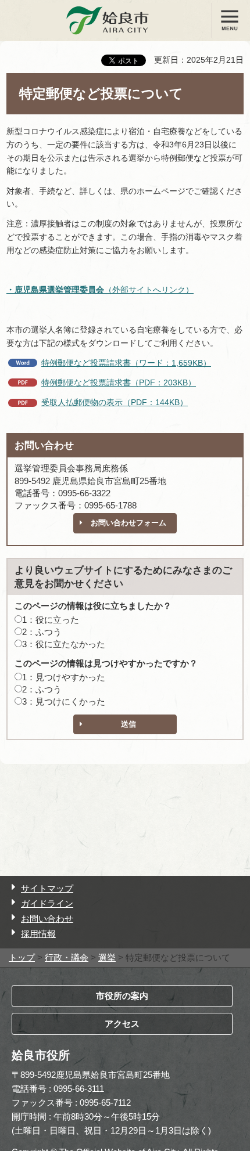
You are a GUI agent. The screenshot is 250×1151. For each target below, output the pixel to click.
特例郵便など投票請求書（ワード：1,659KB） (126, 362)
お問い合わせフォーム (128, 522)
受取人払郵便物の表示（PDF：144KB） (114, 402)
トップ (22, 957)
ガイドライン (47, 903)
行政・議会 (66, 957)
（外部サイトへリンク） (100, 289)
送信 (128, 724)
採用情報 (38, 934)
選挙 (107, 957)
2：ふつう (42, 632)
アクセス (122, 1024)
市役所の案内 (122, 996)
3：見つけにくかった (63, 701)
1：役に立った (50, 620)
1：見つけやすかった (63, 677)
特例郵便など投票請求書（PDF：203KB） (118, 382)
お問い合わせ (47, 918)
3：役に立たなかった (63, 644)
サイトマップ (47, 888)
